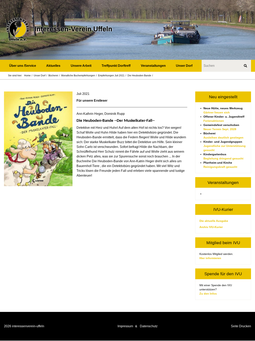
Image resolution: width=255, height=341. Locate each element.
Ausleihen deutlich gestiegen (223, 137)
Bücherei (53, 75)
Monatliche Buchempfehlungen (78, 75)
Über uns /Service (22, 65)
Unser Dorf (184, 65)
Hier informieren (210, 258)
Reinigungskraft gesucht (220, 166)
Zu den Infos (208, 293)
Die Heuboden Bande (139, 75)
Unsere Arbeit (81, 65)
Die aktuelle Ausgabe (213, 220)
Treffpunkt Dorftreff (116, 65)
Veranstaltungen (153, 65)
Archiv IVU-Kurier (211, 227)
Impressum (125, 326)
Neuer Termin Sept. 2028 (219, 129)
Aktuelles (53, 65)
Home (27, 75)
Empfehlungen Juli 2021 (111, 75)
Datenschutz (149, 326)
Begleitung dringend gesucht (223, 158)
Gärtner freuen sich (216, 112)
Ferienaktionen (213, 120)
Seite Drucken (241, 326)
